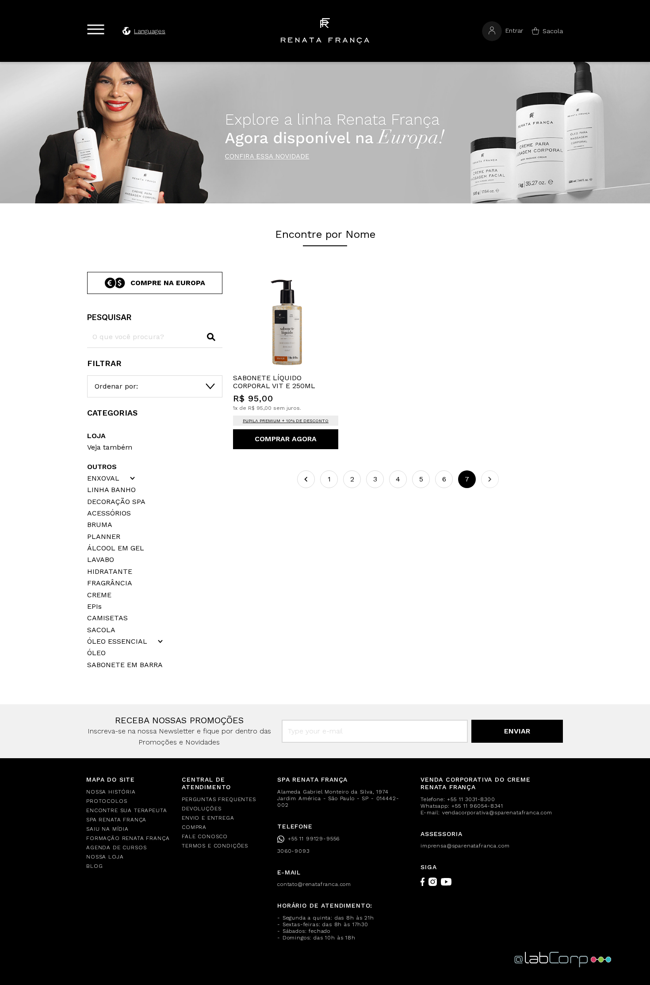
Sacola (553, 30)
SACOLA (101, 630)
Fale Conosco (205, 836)
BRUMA (99, 525)
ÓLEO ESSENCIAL (117, 641)
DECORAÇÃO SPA (116, 502)
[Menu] (95, 29)
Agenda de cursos (116, 847)
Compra (194, 827)
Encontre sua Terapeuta (126, 810)
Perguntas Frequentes (219, 799)
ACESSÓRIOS (109, 513)
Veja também (109, 447)
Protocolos (106, 801)
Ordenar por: (116, 386)
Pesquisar (109, 317)
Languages (149, 30)
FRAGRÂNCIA (109, 583)
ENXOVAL (103, 478)
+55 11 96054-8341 (477, 806)
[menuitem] (128, 792)
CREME (99, 595)
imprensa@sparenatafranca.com (465, 846)
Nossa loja (104, 857)
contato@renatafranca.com (314, 884)
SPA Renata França (116, 820)
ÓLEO (96, 653)
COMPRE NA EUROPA (167, 283)
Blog (94, 866)
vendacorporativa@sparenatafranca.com (497, 812)
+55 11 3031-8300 (471, 799)
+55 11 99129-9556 (314, 839)
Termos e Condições (215, 846)
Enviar (517, 731)
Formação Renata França (127, 838)
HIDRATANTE (109, 572)
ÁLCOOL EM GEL (115, 548)
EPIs (94, 607)
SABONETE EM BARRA (125, 665)
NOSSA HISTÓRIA (111, 792)
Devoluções (201, 809)
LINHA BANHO (111, 490)
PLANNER (103, 537)
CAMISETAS (107, 618)
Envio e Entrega (208, 818)
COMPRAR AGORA (286, 439)
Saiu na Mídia (107, 829)
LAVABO (100, 560)
